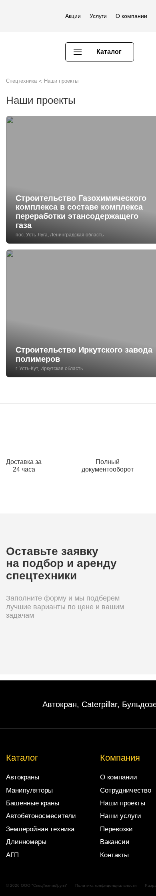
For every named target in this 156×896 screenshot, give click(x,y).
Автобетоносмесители (41, 816)
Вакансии (115, 842)
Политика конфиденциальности (106, 885)
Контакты (114, 855)
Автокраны (22, 777)
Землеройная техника (40, 829)
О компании (131, 16)
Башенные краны (32, 803)
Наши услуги (120, 816)
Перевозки (116, 829)
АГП (12, 855)
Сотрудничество (125, 790)
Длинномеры (26, 842)
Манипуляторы (29, 790)
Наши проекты (122, 803)
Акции (73, 16)
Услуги (98, 16)
